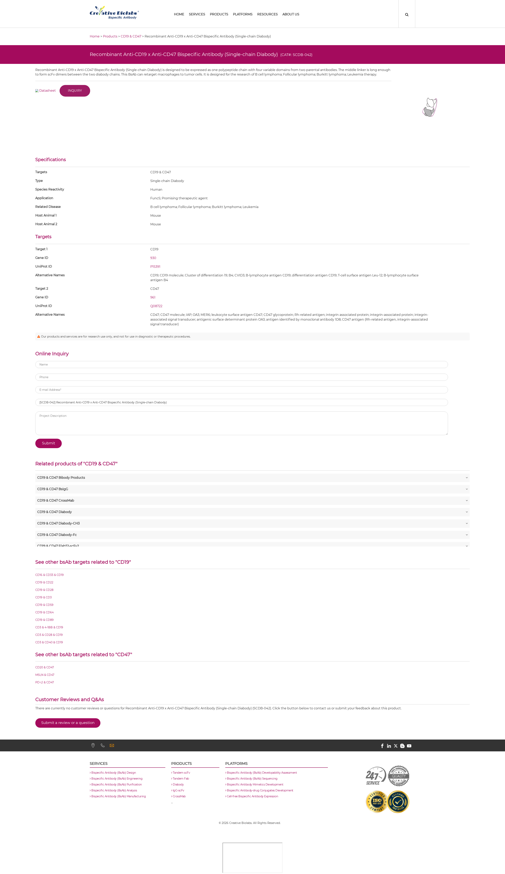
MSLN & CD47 (44, 675)
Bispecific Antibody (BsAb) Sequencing (252, 778)
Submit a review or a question (67, 723)
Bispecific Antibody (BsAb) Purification (116, 784)
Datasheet (47, 90)
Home (95, 36)
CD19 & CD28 (44, 590)
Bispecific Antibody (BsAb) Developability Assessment (261, 772)
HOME (179, 14)
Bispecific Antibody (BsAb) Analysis (114, 790)
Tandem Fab (180, 778)
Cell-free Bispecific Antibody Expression (252, 796)
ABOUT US (290, 14)
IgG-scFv (178, 790)
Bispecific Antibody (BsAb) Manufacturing (118, 796)
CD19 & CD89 (44, 620)
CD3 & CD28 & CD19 (49, 635)
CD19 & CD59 (44, 605)
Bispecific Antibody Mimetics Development (254, 784)
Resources (267, 14)
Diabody (178, 784)
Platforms (242, 14)
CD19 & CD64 (44, 612)
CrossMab (179, 796)
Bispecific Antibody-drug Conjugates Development (259, 790)
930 (153, 258)
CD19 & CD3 (43, 597)
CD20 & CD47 (44, 667)
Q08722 (156, 306)
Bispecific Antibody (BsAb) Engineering (116, 778)
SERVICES (197, 14)
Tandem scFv (181, 772)
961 (152, 297)
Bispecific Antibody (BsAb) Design (113, 772)
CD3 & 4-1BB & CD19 (49, 627)
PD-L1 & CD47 (44, 682)
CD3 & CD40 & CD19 (49, 642)
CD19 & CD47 (131, 36)
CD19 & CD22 (44, 582)
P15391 (155, 267)
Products (219, 14)
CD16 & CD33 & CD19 (49, 575)
